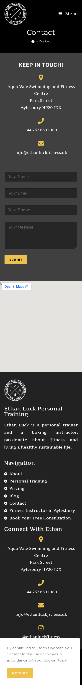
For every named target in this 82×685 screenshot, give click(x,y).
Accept (20, 673)
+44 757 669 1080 (41, 130)
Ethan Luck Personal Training (33, 411)
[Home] (33, 41)
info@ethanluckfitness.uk (41, 152)
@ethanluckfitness (41, 637)
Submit (16, 259)
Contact (45, 41)
